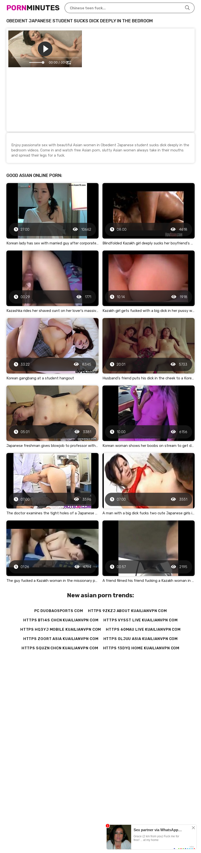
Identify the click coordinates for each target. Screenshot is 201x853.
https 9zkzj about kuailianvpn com (127, 611)
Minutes (33, 7)
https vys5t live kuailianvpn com (140, 620)
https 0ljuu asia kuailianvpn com (140, 639)
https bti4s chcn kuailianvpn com (61, 620)
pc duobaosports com (58, 611)
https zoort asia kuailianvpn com (61, 639)
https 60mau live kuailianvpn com (143, 629)
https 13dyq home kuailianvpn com (141, 648)
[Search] (187, 8)
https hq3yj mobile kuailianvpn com (60, 629)
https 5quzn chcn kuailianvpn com (60, 648)
